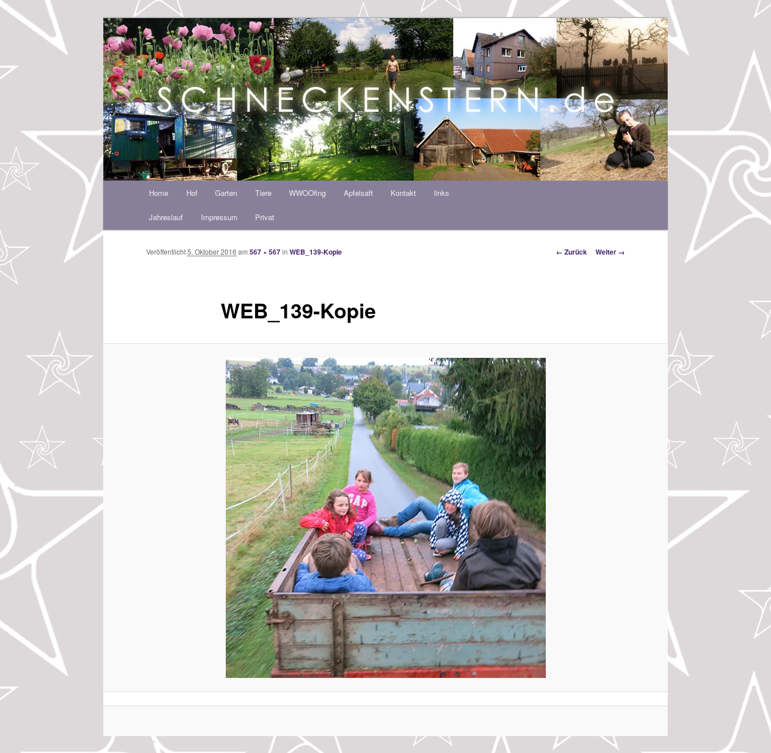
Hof (192, 192)
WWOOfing (307, 192)
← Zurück (571, 252)
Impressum (219, 217)
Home (158, 192)
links (441, 192)
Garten (226, 192)
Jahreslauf (166, 217)
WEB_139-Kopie (316, 252)
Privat (264, 217)
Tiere (263, 192)
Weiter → (610, 252)
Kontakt (403, 192)
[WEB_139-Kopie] (385, 518)
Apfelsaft (358, 192)
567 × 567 (265, 252)
